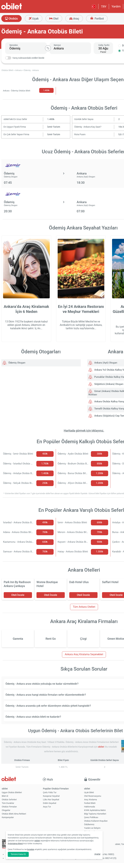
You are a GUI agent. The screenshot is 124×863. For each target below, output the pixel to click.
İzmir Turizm (53, 126)
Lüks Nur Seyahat (51, 799)
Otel (55, 18)
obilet (101, 746)
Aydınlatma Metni (15, 843)
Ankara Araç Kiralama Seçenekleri (84, 654)
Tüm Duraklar (8, 803)
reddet (37, 841)
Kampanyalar (8, 817)
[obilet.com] (19, 9)
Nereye (57, 45)
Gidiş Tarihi (103, 45)
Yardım (116, 6)
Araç (75, 18)
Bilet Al (5, 796)
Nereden (14, 45)
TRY (103, 6)
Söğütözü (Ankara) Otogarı (108, 384)
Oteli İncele (17, 595)
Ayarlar (97, 854)
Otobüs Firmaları (9, 806)
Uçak (35, 18)
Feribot (99, 18)
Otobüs (13, 18)
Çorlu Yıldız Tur (49, 792)
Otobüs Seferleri (9, 799)
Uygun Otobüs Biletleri (12, 792)
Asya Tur (47, 806)
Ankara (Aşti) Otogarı (105, 362)
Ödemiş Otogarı (16, 362)
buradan (30, 849)
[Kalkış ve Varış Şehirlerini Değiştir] (48, 48)
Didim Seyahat (49, 803)
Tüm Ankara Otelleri (84, 606)
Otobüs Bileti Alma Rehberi (14, 814)
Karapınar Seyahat (51, 796)
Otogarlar (6, 810)
